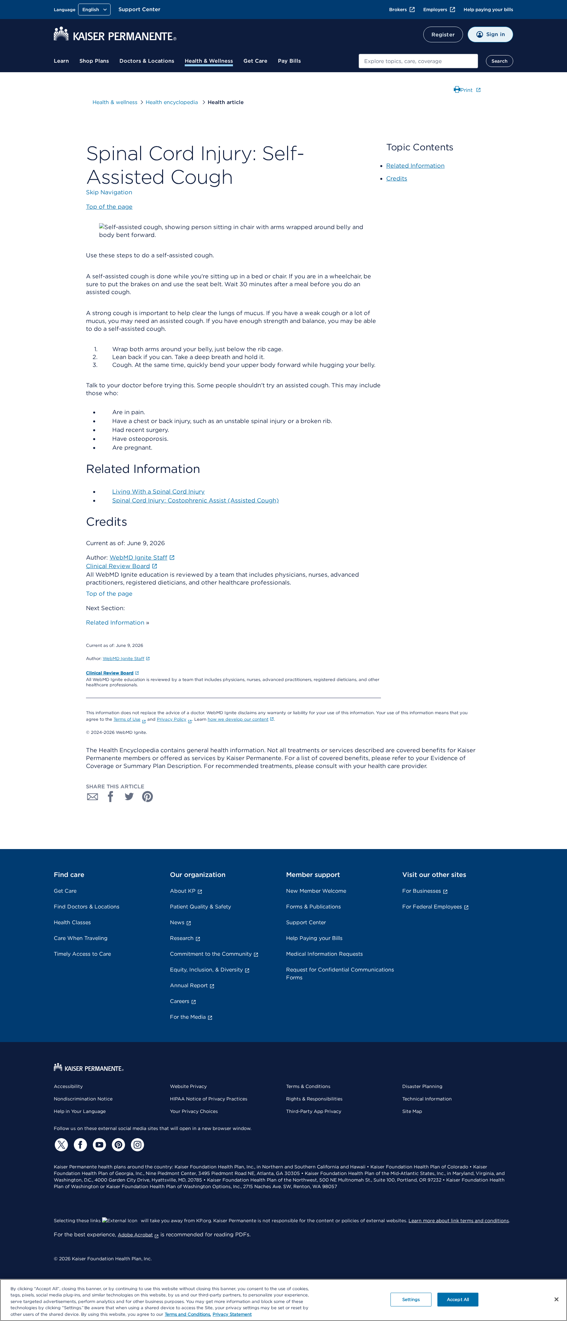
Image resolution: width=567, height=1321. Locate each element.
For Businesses (421, 891)
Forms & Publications (313, 907)
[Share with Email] (92, 796)
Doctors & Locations (146, 61)
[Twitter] (60, 1144)
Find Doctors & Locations (86, 907)
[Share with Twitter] (129, 796)
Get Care (255, 61)
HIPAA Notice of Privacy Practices (208, 1098)
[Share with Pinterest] (147, 796)
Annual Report (189, 985)
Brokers (398, 9)
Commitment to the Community (211, 954)
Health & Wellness (209, 61)
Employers (435, 9)
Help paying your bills (488, 9)
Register (443, 35)
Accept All (458, 1299)
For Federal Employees (432, 907)
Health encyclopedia (173, 102)
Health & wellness (115, 102)
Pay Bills (289, 61)
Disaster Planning (422, 1086)
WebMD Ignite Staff (123, 658)
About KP (183, 891)
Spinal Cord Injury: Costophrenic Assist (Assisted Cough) (195, 500)
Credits (396, 178)
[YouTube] (98, 1144)
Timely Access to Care (82, 954)
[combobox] (418, 61)
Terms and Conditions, (188, 1314)
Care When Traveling (81, 938)
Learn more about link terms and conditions (459, 1220)
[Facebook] (79, 1144)
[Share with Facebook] (110, 796)
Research (182, 938)
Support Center (139, 9)
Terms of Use (127, 719)
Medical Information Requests (324, 954)
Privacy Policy (171, 719)
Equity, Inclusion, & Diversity (206, 970)
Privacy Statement (232, 1314)
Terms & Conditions (308, 1086)
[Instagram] (136, 1144)
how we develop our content (238, 719)
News (177, 922)
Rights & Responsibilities (314, 1098)
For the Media (188, 1017)
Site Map (412, 1111)
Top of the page (109, 593)
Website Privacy (188, 1086)
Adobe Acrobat (135, 1234)
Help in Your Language (80, 1111)
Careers (179, 1001)
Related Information (115, 622)
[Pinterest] (117, 1144)
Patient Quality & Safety (200, 907)
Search (500, 61)
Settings (411, 1299)
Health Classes (72, 922)
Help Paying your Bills (314, 938)
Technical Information (427, 1098)
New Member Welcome (316, 891)
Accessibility (68, 1086)
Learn (61, 61)
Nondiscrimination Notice (83, 1098)
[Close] (556, 1299)
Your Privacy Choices (194, 1111)
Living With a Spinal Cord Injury (158, 491)
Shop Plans (94, 61)
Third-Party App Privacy (313, 1111)
